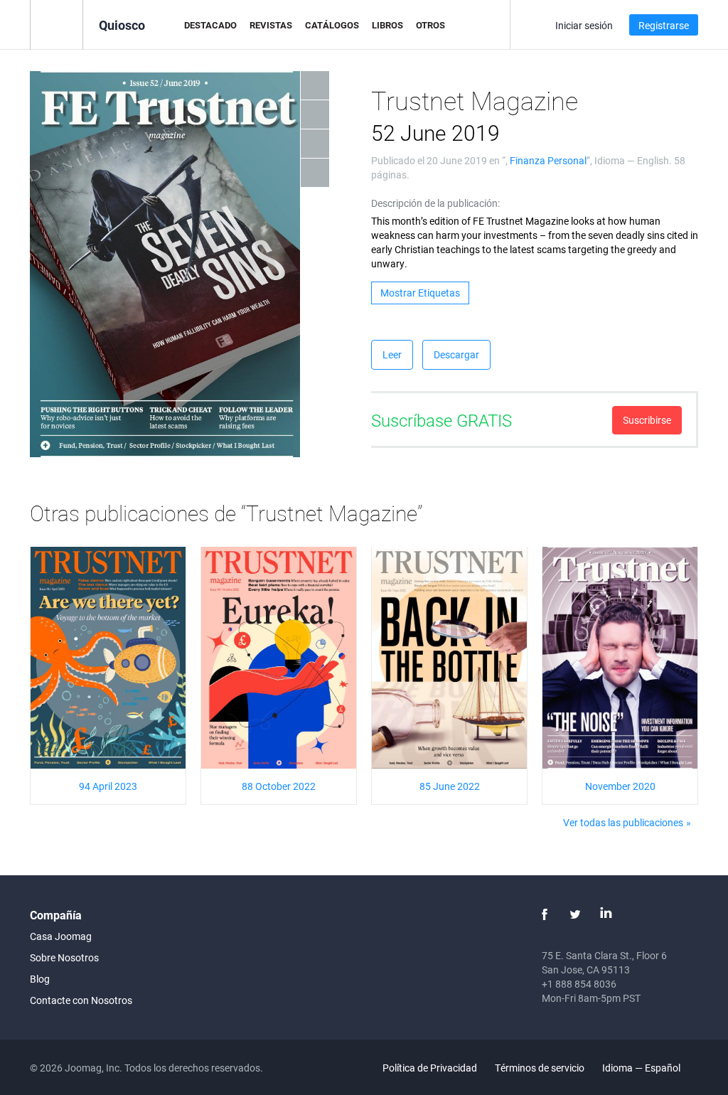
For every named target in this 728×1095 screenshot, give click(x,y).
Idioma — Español (642, 1067)
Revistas (271, 24)
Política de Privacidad (429, 1067)
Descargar (456, 354)
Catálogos (332, 24)
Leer (392, 354)
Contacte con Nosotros (81, 1000)
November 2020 (620, 786)
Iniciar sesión (584, 25)
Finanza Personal (548, 160)
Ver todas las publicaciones (623, 822)
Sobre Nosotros (64, 957)
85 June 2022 (449, 786)
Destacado (210, 24)
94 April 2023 (108, 786)
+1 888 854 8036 (579, 983)
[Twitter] (575, 914)
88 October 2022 (279, 786)
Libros (387, 24)
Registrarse (663, 25)
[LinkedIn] (606, 914)
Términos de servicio (539, 1067)
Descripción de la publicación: (435, 203)
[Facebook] (544, 914)
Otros (430, 24)
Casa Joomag (61, 936)
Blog (40, 979)
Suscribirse (647, 420)
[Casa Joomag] (56, 24)
